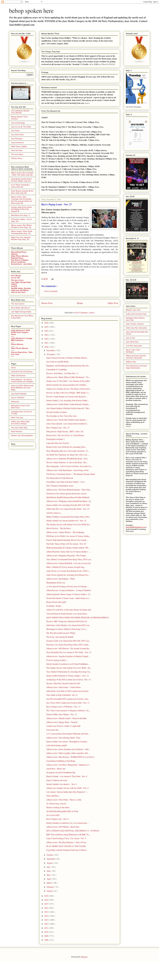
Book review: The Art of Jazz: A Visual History (65, 435)
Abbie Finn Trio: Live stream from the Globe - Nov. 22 (67, 509)
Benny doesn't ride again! (56, 602)
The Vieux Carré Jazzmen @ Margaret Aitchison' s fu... (68, 710)
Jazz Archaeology (18, 123)
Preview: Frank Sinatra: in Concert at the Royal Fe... (66, 396)
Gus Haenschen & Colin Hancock (59, 478)
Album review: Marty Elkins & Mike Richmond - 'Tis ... (68, 377)
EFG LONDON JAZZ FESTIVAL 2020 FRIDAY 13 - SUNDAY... (73, 830)
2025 (46, 326)
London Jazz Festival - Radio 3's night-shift (63, 726)
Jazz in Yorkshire (17, 398)
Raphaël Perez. (17, 258)
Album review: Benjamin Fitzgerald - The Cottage (66, 555)
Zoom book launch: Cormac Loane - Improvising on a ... (68, 598)
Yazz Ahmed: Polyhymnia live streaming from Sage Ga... (68, 671)
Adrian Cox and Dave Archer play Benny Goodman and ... (69, 609)
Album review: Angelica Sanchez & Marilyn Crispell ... (68, 656)
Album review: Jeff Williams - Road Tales (62, 826)
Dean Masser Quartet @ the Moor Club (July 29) (22, 192)
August (50, 863)
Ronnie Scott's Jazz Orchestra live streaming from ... (66, 447)
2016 (46, 908)
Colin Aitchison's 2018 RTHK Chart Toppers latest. (20, 332)
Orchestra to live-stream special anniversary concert (66, 493)
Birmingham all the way (55, 582)
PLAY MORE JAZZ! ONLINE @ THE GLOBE (66, 846)
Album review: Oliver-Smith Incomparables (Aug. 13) (21, 232)
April (49, 878)
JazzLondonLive (17, 143)
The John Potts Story (19, 428)
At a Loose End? (53, 815)
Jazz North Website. (19, 394)
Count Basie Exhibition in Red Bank (60, 761)
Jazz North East (17, 135)
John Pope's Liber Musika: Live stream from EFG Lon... (68, 625)
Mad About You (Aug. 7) (20, 215)
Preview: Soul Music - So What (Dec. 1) (62, 373)
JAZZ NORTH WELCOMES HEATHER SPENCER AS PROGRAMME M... (78, 617)
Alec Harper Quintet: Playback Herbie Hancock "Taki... (68, 408)
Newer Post (46, 303)
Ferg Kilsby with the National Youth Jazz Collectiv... (67, 850)
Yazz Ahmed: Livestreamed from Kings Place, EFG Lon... (69, 559)
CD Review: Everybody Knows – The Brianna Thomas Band (70, 474)
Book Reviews (16, 431)
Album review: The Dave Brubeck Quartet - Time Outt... (68, 489)
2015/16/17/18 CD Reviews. (22, 372)
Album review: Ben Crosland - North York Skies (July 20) (22, 174)
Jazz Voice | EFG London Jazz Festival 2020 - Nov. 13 (67, 702)
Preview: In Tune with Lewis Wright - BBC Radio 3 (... (68, 392)
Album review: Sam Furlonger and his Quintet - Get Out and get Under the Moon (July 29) (21, 200)
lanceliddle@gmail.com (136, 527)
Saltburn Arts (131, 362)
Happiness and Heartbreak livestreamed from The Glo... (68, 365)
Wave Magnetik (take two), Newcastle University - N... (67, 450)
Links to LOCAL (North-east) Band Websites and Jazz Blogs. (22, 388)
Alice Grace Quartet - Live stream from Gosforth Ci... (67, 423)
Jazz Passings (16, 139)
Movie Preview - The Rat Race (58, 528)
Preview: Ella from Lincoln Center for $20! (63, 683)
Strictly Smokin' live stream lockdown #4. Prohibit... (66, 385)
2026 (46, 322)
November (51, 354)
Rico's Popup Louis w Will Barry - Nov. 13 (63, 706)
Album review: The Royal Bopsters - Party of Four (66, 842)
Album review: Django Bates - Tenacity (62, 722)
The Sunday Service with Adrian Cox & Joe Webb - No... (69, 667)
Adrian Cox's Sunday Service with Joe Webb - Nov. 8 (67, 788)
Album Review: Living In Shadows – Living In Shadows (68, 590)
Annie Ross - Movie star (55, 768)
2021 (46, 342)
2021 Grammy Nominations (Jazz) (59, 485)
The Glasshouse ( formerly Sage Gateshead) (136, 367)
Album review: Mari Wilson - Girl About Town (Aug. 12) (22, 226)
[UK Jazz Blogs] (24, 63)
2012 (46, 923)
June (49, 871)
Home (80, 303)
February (50, 887)
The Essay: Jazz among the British (59, 637)
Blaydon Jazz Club (133, 310)
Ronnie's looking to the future (57, 807)
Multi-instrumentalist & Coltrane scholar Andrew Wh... (68, 547)
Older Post (113, 303)
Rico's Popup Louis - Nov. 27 (58, 427)
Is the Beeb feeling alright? (56, 745)
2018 (46, 899)
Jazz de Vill (15, 278)
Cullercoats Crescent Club (136, 314)
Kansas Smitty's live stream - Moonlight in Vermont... (67, 741)
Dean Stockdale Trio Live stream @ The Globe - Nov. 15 (68, 652)
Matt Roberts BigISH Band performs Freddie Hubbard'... (68, 497)
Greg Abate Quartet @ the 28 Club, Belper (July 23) (21, 180)
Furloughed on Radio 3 (55, 439)
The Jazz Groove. (17, 280)
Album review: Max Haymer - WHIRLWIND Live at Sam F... (70, 757)
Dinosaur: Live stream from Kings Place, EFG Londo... (68, 644)
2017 (46, 903)
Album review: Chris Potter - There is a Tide (63, 799)
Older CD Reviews (18, 376)
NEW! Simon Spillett (19, 147)
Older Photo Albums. (20, 256)
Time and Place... (53, 795)
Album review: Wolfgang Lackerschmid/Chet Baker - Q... (69, 501)
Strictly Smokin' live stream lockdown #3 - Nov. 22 (66, 520)
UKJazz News (16, 158)
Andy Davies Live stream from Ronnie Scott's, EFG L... (68, 571)
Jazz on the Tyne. (18, 292)
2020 (46, 346)
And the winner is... (54, 513)
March (49, 882)
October (50, 855)
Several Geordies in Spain (56, 412)
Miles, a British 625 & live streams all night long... (66, 567)
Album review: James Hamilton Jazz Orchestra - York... (68, 749)
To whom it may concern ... (57, 803)
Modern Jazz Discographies (22, 435)
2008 (46, 940)
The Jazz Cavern (17, 304)
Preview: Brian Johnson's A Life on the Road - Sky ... (67, 462)
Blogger (84, 956)
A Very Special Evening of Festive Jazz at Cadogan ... (67, 586)
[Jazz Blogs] (139, 63)
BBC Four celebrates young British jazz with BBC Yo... (68, 834)
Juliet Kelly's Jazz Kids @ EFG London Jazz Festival (67, 691)
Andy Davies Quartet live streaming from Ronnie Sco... (68, 575)
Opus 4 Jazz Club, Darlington (133, 351)
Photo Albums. (17, 344)
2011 (46, 928)
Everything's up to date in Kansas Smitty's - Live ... (66, 481)
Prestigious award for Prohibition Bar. (61, 772)
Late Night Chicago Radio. (21, 282)
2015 (46, 912)
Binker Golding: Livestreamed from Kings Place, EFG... (68, 516)
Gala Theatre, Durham (135, 324)
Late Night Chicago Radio (21, 312)
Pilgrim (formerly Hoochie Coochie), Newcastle (136, 357)
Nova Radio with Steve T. (21, 308)
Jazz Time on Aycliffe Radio (57, 361)
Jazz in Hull (130, 338)
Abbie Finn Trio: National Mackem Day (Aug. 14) (20, 238)
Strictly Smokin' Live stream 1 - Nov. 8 (61, 784)
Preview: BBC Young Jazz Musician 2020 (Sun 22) (66, 621)
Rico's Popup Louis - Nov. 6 (57, 819)
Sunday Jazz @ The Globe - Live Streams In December (68, 381)
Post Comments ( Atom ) (85, 312)
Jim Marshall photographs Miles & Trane (62, 811)
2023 (46, 334)
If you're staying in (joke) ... (57, 660)
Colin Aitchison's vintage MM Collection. (21, 339)
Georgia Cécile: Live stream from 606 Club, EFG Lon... (68, 640)
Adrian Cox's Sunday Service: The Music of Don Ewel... (68, 388)
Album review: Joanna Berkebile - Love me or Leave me (68, 563)
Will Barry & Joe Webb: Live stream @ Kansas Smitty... (68, 536)
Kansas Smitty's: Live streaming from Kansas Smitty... (67, 400)
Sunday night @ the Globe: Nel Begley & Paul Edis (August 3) (21, 209)
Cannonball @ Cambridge (56, 369)
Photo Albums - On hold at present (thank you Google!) (22, 381)
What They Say (17, 418)
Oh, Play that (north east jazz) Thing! (60, 633)
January (50, 891)
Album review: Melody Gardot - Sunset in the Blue (66, 718)
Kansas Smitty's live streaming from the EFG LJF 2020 (68, 505)
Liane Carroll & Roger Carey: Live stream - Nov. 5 (66, 838)
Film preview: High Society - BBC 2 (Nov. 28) (64, 431)
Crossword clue (52, 729)
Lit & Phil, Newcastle (134, 346)
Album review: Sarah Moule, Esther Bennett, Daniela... (68, 404)
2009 (46, 936)
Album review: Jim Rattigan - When (60, 578)
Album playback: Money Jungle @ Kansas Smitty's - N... (68, 594)
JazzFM (14, 286)
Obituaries (15, 402)
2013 (46, 920)
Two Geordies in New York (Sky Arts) (61, 416)
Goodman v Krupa (53, 605)
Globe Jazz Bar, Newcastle (136, 328)
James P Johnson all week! (56, 780)
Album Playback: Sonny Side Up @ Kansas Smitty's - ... (68, 551)
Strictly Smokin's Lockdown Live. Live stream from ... (67, 823)
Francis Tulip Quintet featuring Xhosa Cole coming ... (67, 540)
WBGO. (14, 284)
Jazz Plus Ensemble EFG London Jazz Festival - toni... (67, 699)
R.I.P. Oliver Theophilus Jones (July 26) (20, 186)
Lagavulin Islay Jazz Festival (57, 443)
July (48, 867)
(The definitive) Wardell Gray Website (20, 112)
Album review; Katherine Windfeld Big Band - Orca (67, 458)
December (51, 350)
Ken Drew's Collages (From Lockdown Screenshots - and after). (21, 262)
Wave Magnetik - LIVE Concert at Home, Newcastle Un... (69, 466)
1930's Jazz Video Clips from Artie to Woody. (20, 423)
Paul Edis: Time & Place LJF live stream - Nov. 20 (66, 543)
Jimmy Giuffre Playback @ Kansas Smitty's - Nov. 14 (67, 675)
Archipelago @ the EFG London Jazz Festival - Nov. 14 (68, 679)
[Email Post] (51, 278)
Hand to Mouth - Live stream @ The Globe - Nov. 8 (66, 776)
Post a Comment (50, 291)
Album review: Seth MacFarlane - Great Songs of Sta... (68, 470)
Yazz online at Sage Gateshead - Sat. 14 (62, 695)
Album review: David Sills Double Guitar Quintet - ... (67, 419)
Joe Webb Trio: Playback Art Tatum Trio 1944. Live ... (67, 454)
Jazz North (15, 131)
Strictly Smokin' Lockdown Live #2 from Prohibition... (67, 664)
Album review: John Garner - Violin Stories (63, 687)
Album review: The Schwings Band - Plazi (63, 737)
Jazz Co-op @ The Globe (21, 127)
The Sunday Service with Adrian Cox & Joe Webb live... (68, 524)
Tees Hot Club (16, 150)
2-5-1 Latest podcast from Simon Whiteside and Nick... (68, 733)
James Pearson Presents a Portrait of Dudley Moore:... (67, 357)
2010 (46, 932)
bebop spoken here (31, 10)
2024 (46, 330)
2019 (46, 896)
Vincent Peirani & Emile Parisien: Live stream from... (67, 613)
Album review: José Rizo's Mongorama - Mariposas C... (68, 764)
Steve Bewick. (16, 276)
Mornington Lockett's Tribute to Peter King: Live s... (66, 629)
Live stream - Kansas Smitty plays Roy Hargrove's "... (67, 792)
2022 (46, 338)
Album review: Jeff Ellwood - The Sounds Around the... (68, 648)
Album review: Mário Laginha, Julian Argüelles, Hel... (67, 753)
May (49, 875)
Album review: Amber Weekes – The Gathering (65, 532)
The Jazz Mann (17, 154)
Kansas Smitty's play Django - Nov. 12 (61, 714)
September (51, 858)
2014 (46, 916)
